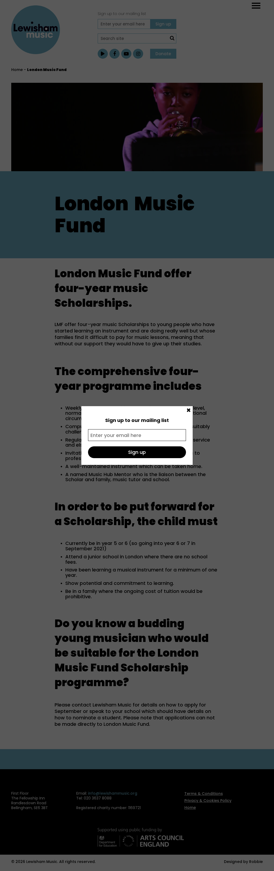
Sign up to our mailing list (137, 420)
